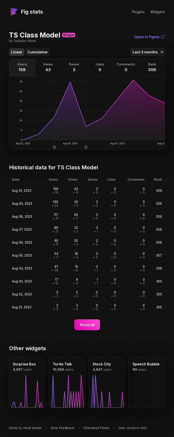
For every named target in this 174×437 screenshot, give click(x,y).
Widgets (157, 12)
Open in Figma (147, 37)
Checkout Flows (96, 428)
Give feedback (62, 428)
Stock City (102, 364)
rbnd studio (32, 428)
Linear (16, 52)
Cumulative (37, 52)
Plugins (138, 12)
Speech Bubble (146, 364)
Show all (87, 324)
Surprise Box (24, 364)
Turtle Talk (62, 364)
